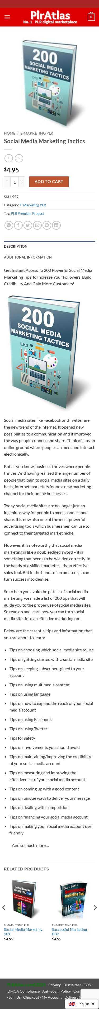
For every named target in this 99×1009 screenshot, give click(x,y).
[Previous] (4, 918)
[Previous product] (19, 158)
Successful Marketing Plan (69, 931)
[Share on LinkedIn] (56, 225)
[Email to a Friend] (37, 225)
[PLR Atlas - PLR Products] (49, 17)
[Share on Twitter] (27, 225)
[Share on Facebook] (18, 225)
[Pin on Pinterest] (47, 225)
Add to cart (49, 181)
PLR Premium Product (27, 213)
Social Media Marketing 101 (23, 931)
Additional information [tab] (28, 257)
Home (9, 133)
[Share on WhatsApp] (8, 225)
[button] (7, 17)
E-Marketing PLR (36, 133)
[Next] (95, 918)
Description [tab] (15, 246)
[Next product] (8, 158)
